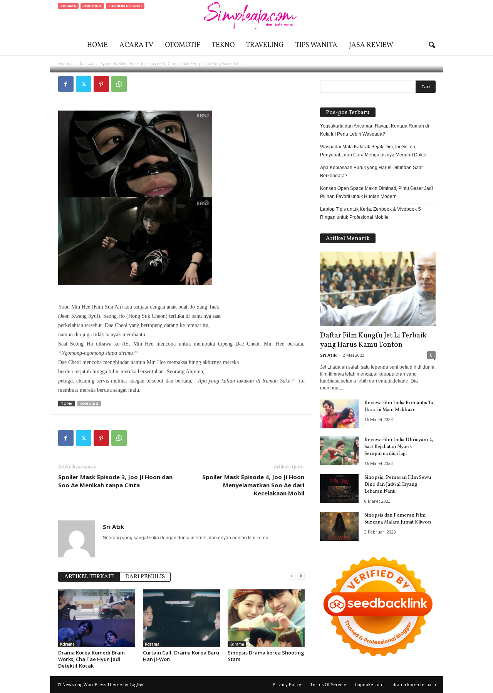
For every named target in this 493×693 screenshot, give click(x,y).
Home (97, 45)
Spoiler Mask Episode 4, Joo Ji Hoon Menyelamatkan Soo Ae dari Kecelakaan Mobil (253, 485)
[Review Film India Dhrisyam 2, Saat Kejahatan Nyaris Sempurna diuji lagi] (339, 450)
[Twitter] (83, 84)
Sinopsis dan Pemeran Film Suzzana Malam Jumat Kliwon (397, 519)
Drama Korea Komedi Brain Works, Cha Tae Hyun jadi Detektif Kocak (91, 659)
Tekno (223, 45)
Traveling (265, 45)
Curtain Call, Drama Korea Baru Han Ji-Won (181, 656)
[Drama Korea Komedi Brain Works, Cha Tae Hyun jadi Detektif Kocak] (96, 618)
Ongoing (92, 5)
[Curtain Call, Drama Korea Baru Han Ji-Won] (181, 618)
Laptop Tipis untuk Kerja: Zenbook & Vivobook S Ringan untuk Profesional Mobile (370, 213)
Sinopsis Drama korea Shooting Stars (266, 656)
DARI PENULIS (145, 577)
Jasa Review (371, 45)
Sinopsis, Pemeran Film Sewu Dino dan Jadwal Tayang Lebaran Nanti (397, 484)
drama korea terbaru (414, 684)
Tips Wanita (316, 45)
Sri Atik (82, 62)
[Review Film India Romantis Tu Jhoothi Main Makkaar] (339, 413)
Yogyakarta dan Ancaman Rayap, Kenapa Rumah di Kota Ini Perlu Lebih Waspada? (374, 130)
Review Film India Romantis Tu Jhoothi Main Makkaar (398, 406)
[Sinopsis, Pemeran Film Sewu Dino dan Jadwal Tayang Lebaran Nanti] (339, 488)
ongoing (89, 403)
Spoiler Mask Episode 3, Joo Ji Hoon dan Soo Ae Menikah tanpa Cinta (115, 481)
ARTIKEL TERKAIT (89, 577)
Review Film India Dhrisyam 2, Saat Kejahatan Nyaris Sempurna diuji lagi (398, 446)
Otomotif (182, 45)
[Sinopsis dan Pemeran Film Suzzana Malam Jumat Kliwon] (339, 526)
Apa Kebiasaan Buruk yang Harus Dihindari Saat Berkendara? (371, 171)
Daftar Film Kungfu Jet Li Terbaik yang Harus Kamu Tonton (373, 340)
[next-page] (301, 576)
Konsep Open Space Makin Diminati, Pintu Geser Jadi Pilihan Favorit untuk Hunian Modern (376, 192)
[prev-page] (291, 576)
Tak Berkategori (125, 5)
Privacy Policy (287, 684)
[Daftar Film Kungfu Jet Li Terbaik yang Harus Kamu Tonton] (378, 289)
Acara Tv (136, 45)
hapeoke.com (369, 684)
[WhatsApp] (119, 84)
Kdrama (68, 5)
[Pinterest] (101, 84)
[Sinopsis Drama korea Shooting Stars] (266, 618)
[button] (431, 45)
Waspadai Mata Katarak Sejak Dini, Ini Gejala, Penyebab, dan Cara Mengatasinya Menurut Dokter (374, 151)
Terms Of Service (328, 684)
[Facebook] (66, 84)
